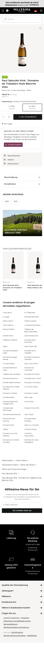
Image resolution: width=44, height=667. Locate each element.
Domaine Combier (10, 393)
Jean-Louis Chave (31, 363)
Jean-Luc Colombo (31, 425)
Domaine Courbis (31, 393)
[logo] (22, 10)
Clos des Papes (8, 363)
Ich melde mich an (22, 510)
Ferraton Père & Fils (31, 408)
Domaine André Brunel (11, 414)
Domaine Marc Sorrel (32, 378)
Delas (5, 346)
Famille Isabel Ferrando (12, 382)
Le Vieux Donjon (30, 429)
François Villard (8, 329)
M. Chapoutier (29, 312)
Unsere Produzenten (11, 618)
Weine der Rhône (27, 465)
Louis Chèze (29, 401)
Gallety (5, 429)
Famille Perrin (8, 336)
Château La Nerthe (10, 340)
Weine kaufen (7, 460)
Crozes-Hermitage (18, 90)
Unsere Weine (21, 460)
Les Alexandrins (9, 397)
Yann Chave (28, 414)
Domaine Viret (8, 425)
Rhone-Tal (6, 90)
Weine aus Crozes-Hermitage (14, 469)
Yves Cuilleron (8, 325)
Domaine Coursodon (32, 382)
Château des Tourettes (11, 374)
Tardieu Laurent (30, 321)
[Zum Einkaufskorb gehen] (41, 10)
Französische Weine (10, 465)
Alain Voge (28, 397)
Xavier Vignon (8, 321)
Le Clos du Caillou (31, 387)
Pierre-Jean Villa (30, 346)
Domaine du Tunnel (31, 374)
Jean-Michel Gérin (31, 336)
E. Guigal (6, 317)
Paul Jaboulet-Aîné (31, 317)
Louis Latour (7, 312)
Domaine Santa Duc (10, 378)
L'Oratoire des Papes (32, 325)
